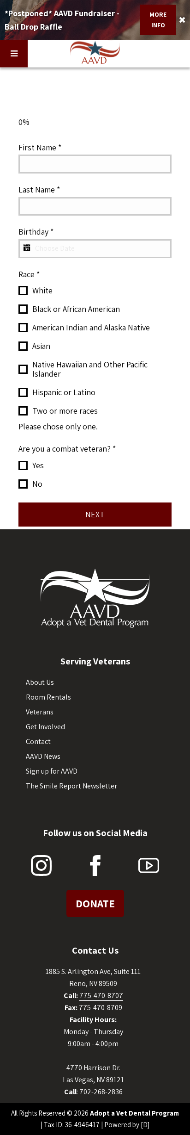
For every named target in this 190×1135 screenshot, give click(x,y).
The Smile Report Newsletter (71, 786)
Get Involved (45, 727)
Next (95, 514)
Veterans (39, 712)
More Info (157, 19)
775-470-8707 (101, 995)
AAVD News (43, 756)
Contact (38, 741)
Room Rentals (48, 697)
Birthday (35, 231)
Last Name (39, 189)
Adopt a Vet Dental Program (134, 1113)
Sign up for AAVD (51, 771)
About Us (40, 682)
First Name (39, 147)
